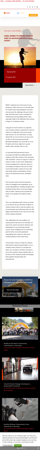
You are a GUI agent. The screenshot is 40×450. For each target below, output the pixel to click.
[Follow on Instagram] (30, 7)
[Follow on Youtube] (37, 7)
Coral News (7, 31)
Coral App (33, 15)
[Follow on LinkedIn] (32, 7)
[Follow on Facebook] (27, 7)
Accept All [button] (17, 446)
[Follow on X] (35, 7)
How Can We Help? (13, 290)
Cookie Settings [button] (7, 446)
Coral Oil (12, 72)
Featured (32, 388)
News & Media (16, 31)
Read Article (29, 85)
